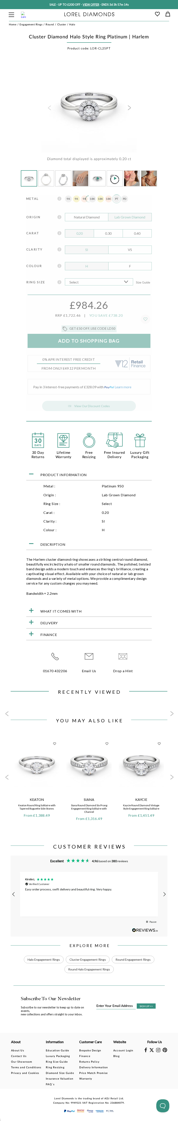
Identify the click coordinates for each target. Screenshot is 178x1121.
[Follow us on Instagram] (158, 1051)
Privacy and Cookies (25, 1073)
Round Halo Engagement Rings (89, 969)
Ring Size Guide (57, 1061)
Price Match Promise (93, 1073)
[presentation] (49, 109)
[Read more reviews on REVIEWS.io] (145, 930)
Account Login (123, 1050)
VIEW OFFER (91, 4)
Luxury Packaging (58, 1056)
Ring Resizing (55, 1067)
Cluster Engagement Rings (87, 959)
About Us (17, 1050)
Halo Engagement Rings (44, 959)
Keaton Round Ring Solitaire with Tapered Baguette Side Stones (37, 807)
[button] (13, 894)
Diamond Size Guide (60, 1073)
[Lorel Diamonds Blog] (89, 14)
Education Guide (57, 1050)
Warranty (85, 1078)
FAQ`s (50, 1084)
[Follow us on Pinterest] (165, 1051)
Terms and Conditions (26, 1067)
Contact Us (18, 1056)
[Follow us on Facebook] (146, 1051)
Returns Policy (89, 1061)
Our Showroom (21, 1061)
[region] (89, 894)
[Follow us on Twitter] (151, 1051)
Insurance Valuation (59, 1078)
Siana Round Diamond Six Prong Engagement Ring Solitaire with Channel (89, 808)
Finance (84, 1056)
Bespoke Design (90, 1050)
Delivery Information (93, 1067)
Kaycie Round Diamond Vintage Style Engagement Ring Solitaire (141, 807)
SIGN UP (146, 1006)
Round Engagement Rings (133, 959)
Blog (116, 1056)
